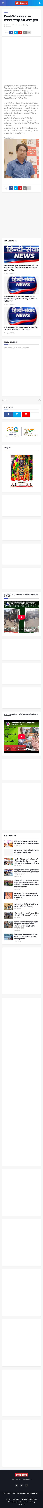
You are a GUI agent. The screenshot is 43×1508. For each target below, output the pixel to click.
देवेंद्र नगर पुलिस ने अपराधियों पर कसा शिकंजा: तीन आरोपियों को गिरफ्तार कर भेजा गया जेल (26, 914)
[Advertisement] (21, 60)
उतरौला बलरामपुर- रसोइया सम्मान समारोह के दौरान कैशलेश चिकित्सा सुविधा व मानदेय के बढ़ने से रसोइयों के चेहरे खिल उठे (20, 298)
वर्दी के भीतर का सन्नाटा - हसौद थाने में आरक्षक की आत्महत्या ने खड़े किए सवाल (26, 851)
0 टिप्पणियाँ (8, 27)
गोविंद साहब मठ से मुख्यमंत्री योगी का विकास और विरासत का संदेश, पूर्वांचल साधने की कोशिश (26, 842)
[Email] (25, 32)
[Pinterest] (20, 32)
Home (8, 1499)
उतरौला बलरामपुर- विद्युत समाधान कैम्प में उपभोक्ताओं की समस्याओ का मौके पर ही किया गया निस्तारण (21, 328)
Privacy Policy (12, 1502)
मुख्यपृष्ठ (6, 12)
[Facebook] (11, 32)
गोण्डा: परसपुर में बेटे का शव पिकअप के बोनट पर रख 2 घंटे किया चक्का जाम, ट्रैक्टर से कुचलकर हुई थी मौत (26, 937)
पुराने (39, 400)
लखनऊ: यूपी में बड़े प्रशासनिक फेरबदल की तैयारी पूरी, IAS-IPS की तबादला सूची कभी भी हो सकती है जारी (26, 895)
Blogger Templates (21, 1495)
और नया (5, 400)
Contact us (21, 1504)
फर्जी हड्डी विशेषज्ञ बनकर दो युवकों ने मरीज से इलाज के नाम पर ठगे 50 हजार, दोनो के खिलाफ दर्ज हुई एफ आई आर (26, 872)
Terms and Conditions (29, 1499)
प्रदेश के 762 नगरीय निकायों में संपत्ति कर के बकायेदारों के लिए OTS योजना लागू (26, 905)
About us (16, 1499)
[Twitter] (16, 32)
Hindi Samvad (20, 1493)
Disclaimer (23, 1502)
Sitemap (32, 1502)
